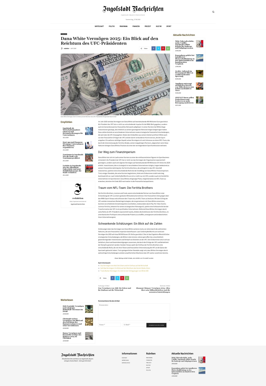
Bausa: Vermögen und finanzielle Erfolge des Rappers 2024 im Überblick (72, 335)
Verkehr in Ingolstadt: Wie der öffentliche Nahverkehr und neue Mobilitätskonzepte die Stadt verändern (72, 169)
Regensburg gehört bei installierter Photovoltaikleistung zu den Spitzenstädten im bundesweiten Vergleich (185, 59)
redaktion (66, 48)
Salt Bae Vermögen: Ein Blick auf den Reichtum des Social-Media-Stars (125, 268)
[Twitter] (158, 48)
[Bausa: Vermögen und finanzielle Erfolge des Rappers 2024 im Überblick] (89, 336)
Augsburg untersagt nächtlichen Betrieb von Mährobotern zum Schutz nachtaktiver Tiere (184, 87)
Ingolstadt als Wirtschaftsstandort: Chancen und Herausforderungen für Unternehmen (73, 131)
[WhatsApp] (168, 48)
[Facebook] (153, 48)
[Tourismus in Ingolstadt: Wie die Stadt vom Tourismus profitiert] (89, 157)
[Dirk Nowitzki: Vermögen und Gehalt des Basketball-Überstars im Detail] (89, 309)
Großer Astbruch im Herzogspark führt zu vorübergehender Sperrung (184, 73)
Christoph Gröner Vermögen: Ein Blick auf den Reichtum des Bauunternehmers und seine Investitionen (73, 322)
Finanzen (64, 34)
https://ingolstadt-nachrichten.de (78, 201)
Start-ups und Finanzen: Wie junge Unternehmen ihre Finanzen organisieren (73, 145)
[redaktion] (62, 48)
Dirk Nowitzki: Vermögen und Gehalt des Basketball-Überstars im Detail (73, 308)
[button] (213, 11)
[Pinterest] (163, 48)
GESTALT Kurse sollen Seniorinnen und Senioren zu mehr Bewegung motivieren (184, 100)
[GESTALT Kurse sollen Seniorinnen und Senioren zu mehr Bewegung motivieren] (199, 100)
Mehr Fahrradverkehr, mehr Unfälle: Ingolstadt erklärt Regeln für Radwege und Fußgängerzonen (184, 44)
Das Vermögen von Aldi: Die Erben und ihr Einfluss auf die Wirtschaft (124, 265)
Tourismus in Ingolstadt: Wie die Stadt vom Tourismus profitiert (73, 156)
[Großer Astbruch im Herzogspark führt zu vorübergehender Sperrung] (199, 73)
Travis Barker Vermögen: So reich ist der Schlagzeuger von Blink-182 (124, 271)
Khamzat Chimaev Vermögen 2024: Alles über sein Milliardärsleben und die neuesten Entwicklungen (153, 290)
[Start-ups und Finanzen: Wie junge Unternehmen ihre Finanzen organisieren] (89, 145)
